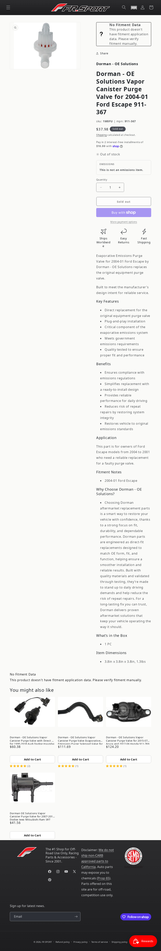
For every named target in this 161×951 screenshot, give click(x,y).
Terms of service (99, 941)
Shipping (101, 135)
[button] (8, 7)
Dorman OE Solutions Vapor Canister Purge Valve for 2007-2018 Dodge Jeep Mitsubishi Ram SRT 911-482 (32, 815)
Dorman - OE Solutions (117, 63)
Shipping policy (119, 941)
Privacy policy (80, 941)
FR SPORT (47, 941)
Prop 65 (103, 878)
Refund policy (63, 941)
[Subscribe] (76, 916)
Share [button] (104, 53)
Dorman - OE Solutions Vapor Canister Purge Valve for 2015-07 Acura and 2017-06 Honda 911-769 (127, 740)
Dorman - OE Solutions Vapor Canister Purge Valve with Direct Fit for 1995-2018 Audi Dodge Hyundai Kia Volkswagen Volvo (32, 740)
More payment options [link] (123, 222)
